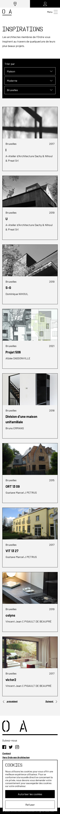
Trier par (9, 63)
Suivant (49, 701)
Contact (6, 753)
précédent (12, 701)
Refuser (30, 804)
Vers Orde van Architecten (16, 757)
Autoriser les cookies (30, 794)
